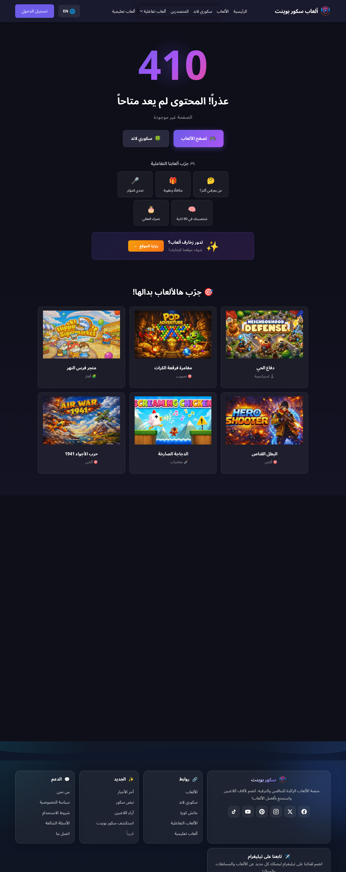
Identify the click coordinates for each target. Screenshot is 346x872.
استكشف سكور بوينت (115, 822)
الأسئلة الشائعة (57, 822)
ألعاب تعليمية (123, 11)
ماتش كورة (189, 812)
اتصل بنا (63, 833)
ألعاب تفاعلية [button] (155, 11)
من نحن (63, 791)
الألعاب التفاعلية (184, 822)
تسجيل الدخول (35, 11)
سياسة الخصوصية (55, 802)
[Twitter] (290, 811)
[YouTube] (248, 811)
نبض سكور (125, 802)
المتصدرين (180, 11)
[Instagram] (276, 811)
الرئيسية (240, 11)
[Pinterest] (262, 811)
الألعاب (223, 11)
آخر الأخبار (126, 791)
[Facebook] (304, 811)
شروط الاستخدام (56, 812)
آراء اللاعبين (124, 812)
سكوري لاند (202, 11)
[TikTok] (233, 811)
